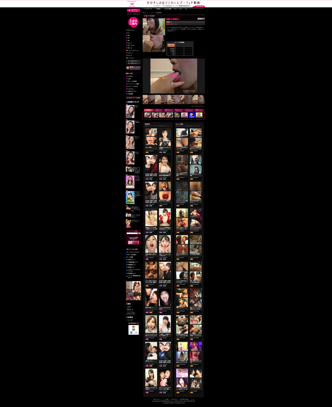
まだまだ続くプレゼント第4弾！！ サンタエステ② (195, 336)
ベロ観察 (130, 257)
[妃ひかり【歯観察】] (130, 133)
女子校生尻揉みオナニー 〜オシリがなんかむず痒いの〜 (182, 336)
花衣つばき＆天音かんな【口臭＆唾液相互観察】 (137, 194)
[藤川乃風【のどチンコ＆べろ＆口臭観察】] (130, 188)
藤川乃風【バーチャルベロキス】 (135, 221)
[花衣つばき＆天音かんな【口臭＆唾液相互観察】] (130, 203)
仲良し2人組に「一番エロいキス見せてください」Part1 (181, 229)
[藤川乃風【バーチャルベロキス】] (128, 227)
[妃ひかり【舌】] (130, 117)
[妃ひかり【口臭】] (130, 164)
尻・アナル (131, 45)
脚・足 (130, 48)
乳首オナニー (131, 259)
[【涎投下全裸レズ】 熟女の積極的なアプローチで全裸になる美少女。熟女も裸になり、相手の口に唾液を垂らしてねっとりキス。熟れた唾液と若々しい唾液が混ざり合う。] (151, 298)
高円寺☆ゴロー (132, 91)
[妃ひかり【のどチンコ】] (130, 148)
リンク (192, 399)
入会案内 (129, 306)
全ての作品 (133, 61)
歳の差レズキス (149, 361)
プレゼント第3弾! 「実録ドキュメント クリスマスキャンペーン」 (181, 362)
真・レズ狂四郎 (132, 81)
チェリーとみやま (133, 86)
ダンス (130, 55)
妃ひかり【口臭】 (137, 152)
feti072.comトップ (157, 399)
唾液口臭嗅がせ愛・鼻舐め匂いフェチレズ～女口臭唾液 (135, 209)
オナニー (130, 53)
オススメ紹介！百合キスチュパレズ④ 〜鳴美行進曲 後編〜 (151, 282)
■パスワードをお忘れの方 (134, 14)
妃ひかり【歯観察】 (137, 122)
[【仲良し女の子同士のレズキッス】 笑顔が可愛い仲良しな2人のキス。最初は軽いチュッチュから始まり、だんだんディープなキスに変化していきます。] (182, 240)
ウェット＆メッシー (133, 50)
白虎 (129, 78)
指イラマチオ (174, 24)
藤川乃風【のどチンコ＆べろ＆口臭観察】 (137, 178)
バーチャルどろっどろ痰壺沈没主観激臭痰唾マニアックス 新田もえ (165, 175)
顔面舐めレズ (131, 264)
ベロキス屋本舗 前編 (195, 387)
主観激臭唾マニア (133, 262)
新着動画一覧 (130, 309)
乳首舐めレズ (131, 273)
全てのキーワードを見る (133, 97)
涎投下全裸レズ (149, 307)
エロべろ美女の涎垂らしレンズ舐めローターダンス (182, 389)
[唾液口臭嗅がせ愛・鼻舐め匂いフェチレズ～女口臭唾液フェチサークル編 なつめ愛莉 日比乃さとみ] (128, 209)
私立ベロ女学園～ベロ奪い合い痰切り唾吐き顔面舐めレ (137, 170)
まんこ (130, 43)
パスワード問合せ (131, 312)
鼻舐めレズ (131, 267)
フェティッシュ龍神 (133, 83)
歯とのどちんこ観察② (164, 200)
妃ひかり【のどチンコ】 (137, 138)
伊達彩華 (130, 94)
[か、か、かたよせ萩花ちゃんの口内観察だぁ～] (128, 216)
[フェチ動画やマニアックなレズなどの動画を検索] (133, 243)
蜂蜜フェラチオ (180, 307)
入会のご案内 (130, 320)
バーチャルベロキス (133, 252)
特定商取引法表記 (131, 313)
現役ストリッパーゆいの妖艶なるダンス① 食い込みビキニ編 (195, 309)
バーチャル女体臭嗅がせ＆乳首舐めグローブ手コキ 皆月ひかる (165, 229)
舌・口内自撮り (132, 254)
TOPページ (145, 12)
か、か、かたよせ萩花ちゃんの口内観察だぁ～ (135, 216)
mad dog (130, 89)
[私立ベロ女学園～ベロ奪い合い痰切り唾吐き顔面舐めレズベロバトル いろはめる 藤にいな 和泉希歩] (130, 171)
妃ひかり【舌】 (137, 106)
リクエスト (131, 58)
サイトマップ (130, 311)
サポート (129, 308)
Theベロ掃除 (148, 147)
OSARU (130, 76)
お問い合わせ (174, 399)
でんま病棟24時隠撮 (195, 254)
